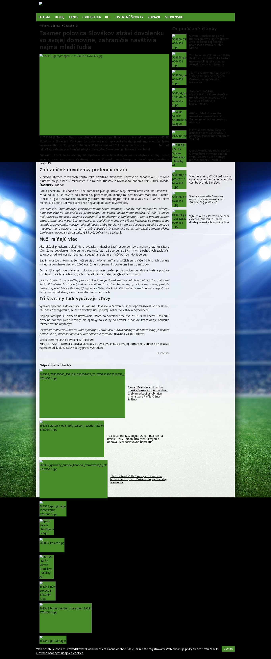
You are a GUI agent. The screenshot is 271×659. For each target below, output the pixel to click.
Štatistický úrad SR (51, 185)
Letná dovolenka (69, 340)
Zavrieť (228, 648)
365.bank (151, 145)
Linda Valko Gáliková (81, 232)
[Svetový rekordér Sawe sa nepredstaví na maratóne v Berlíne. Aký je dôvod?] (179, 199)
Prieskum (88, 340)
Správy (56, 25)
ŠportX (46, 25)
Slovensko (69, 25)
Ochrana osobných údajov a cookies (59, 653)
